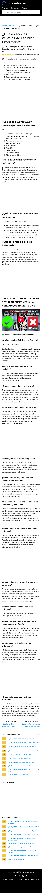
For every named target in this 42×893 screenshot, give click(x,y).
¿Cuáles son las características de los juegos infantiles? (22, 851)
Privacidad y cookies (32, 879)
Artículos (5, 8)
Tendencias (15, 8)
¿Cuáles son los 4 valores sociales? (19, 766)
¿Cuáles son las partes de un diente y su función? (23, 834)
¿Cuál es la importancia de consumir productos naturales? (22, 822)
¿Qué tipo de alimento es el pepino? (19, 758)
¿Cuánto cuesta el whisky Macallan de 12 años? (23, 855)
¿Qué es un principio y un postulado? (19, 847)
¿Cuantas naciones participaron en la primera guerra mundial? (22, 839)
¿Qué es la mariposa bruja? (16, 859)
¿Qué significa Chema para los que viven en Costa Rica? (23, 770)
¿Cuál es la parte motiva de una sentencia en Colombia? (22, 747)
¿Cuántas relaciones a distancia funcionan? (21, 762)
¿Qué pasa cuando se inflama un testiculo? (21, 739)
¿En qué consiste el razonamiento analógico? (22, 831)
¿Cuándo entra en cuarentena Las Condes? (21, 843)
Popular (24, 8)
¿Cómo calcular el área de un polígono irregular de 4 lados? (24, 827)
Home (4, 26)
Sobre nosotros (8, 879)
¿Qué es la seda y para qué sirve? (18, 774)
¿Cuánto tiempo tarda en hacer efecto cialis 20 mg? (24, 742)
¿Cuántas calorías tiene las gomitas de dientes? (23, 751)
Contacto (19, 879)
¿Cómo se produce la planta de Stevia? (20, 754)
